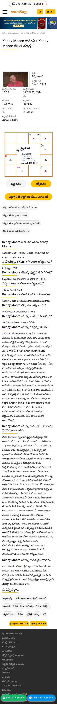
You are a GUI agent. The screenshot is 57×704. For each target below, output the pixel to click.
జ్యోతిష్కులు (8, 614)
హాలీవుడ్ (42, 598)
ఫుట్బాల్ (37, 614)
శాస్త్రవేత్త (29, 614)
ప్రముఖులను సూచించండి (19, 624)
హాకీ (44, 614)
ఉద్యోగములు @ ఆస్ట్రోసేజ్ (14, 694)
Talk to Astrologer (15, 697)
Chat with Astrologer (27, 3)
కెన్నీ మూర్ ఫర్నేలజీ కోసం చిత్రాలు (16, 231)
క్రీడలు (38, 606)
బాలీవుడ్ (6, 606)
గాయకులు (19, 614)
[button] (4, 23)
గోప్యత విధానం (9, 681)
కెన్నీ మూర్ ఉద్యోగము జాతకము (15, 215)
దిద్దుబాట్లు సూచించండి (38, 624)
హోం (4, 33)
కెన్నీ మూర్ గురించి (29, 207)
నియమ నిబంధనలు (11, 685)
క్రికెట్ (35, 598)
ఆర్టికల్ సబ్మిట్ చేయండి (13, 663)
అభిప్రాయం (7, 659)
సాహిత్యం (30, 606)
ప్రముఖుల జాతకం (15, 33)
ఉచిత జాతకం (8, 638)
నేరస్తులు (46, 606)
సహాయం (6, 689)
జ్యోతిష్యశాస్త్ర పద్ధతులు (13, 655)
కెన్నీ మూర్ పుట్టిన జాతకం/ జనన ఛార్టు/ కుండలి (21, 223)
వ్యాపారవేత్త (7, 598)
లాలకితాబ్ (7, 650)
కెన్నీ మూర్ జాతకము (11, 207)
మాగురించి (7, 672)
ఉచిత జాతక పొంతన (12, 633)
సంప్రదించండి (8, 668)
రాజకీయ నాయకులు (23, 598)
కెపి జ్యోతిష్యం (8, 646)
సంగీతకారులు (18, 606)
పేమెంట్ (6, 677)
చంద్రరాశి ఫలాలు (10, 642)
